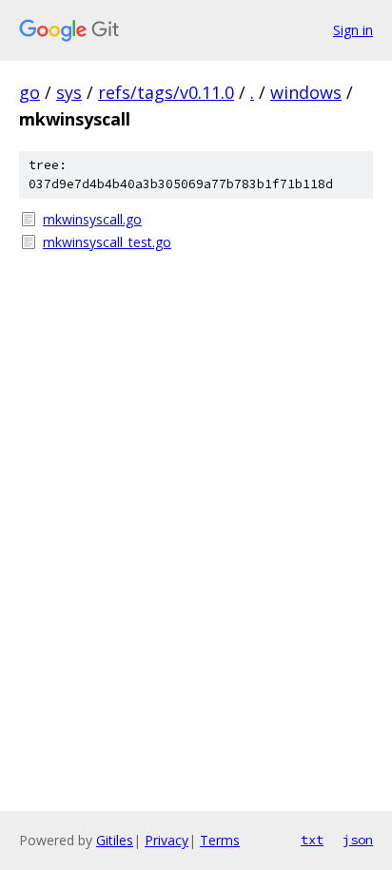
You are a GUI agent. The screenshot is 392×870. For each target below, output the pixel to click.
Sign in (353, 30)
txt (312, 839)
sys (69, 92)
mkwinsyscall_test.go (107, 242)
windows (306, 92)
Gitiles (114, 840)
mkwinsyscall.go (92, 219)
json (358, 839)
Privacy (166, 840)
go (29, 92)
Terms (220, 840)
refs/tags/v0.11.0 (166, 92)
